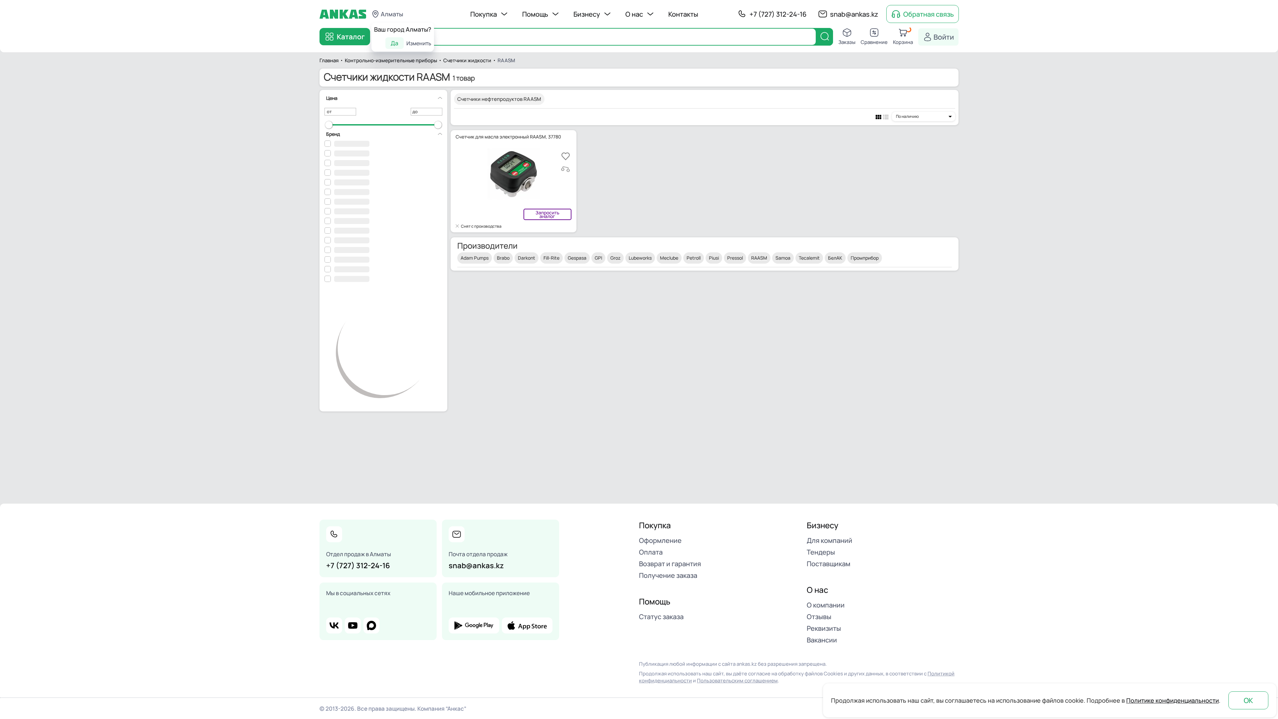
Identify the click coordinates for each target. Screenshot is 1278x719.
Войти (944, 37)
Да (394, 43)
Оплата (651, 552)
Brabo (503, 258)
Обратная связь (928, 14)
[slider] (328, 124)
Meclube (669, 258)
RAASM (759, 258)
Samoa (782, 258)
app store (527, 625)
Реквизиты (824, 628)
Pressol (735, 258)
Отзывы (819, 616)
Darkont (526, 258)
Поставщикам (828, 563)
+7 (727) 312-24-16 (777, 14)
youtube (353, 625)
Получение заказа (668, 575)
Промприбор (865, 258)
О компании (826, 604)
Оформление (660, 540)
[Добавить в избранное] (565, 156)
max (371, 625)
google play (474, 625)
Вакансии (822, 639)
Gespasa (577, 258)
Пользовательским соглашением (737, 680)
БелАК (835, 258)
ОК (1248, 700)
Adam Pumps (475, 258)
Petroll (694, 258)
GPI (598, 258)
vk (334, 625)
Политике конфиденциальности (1172, 700)
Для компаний (829, 540)
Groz (615, 258)
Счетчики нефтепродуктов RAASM (499, 99)
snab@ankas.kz (854, 14)
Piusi (714, 258)
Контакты (683, 14)
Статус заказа (661, 616)
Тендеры (821, 552)
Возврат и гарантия (670, 563)
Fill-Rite (551, 258)
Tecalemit (809, 258)
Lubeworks (640, 258)
